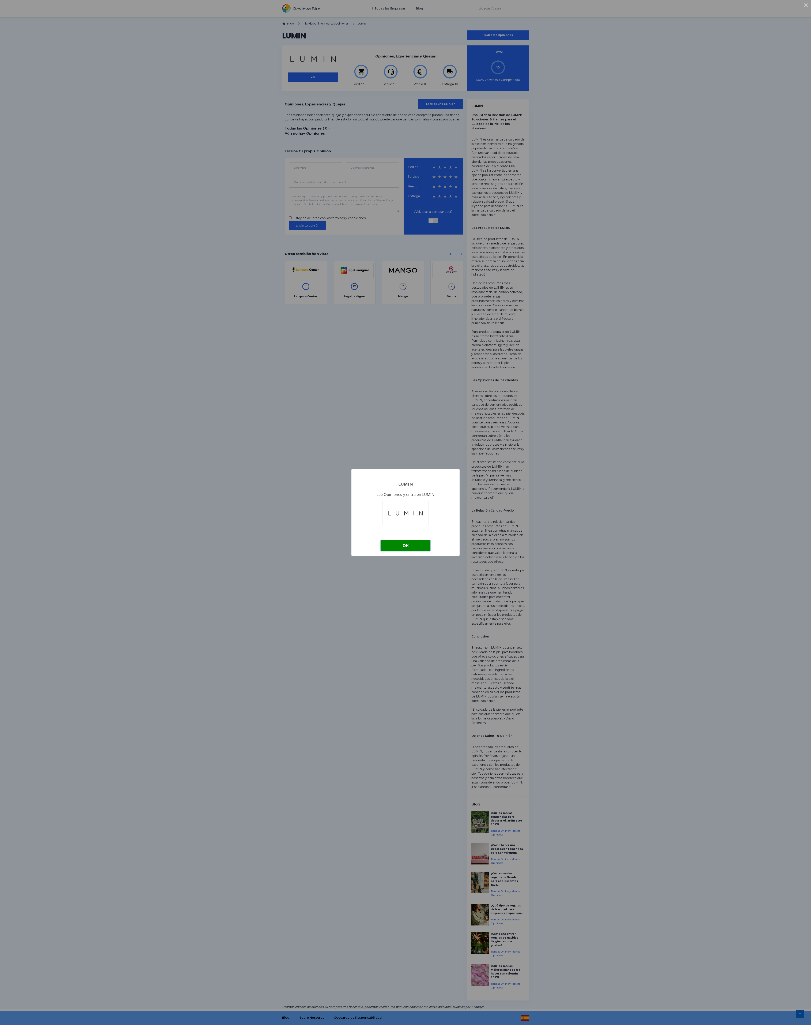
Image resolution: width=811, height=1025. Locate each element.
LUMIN (405, 484)
